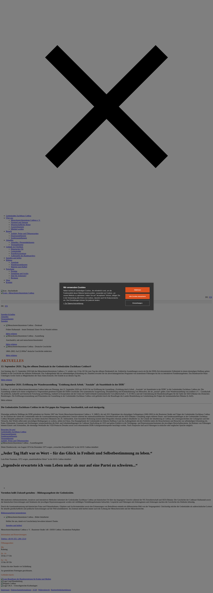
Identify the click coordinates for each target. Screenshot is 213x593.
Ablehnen (137, 290)
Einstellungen (137, 303)
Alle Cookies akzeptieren (137, 296)
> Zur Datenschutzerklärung (73, 303)
